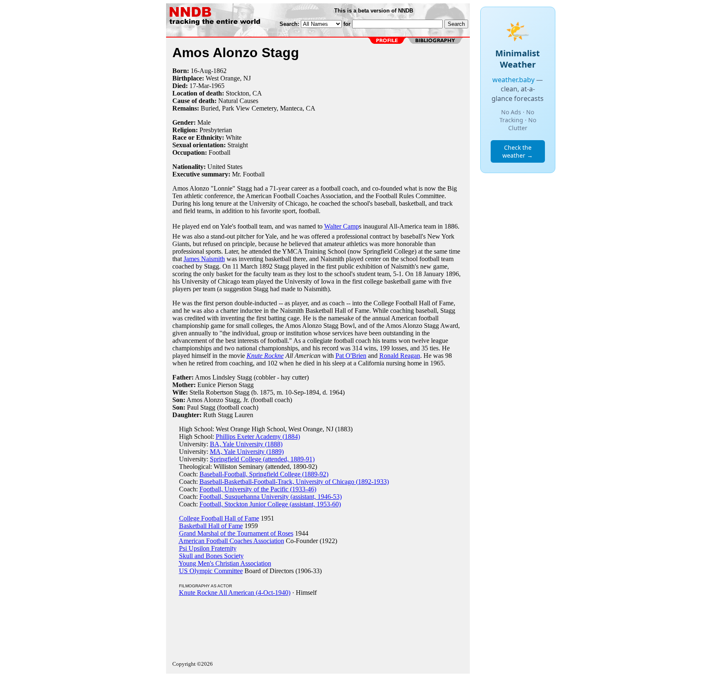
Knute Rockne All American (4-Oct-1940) (234, 592)
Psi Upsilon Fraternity (208, 548)
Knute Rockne (265, 355)
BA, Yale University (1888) (246, 444)
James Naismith (204, 258)
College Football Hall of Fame (219, 518)
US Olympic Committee (211, 570)
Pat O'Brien (350, 355)
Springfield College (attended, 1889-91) (262, 459)
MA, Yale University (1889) (247, 451)
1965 (217, 85)
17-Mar (199, 85)
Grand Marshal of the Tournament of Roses (236, 533)
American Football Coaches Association (231, 540)
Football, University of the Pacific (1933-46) (257, 489)
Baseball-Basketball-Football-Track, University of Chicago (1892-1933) (294, 481)
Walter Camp (341, 226)
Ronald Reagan (399, 355)
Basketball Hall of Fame (211, 525)
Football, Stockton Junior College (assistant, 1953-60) (270, 504)
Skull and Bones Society (211, 555)
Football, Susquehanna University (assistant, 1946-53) (270, 496)
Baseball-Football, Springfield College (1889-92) (263, 474)
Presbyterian (215, 129)
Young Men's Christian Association (225, 563)
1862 (220, 70)
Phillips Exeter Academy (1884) (258, 436)
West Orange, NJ (228, 78)
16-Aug (201, 70)
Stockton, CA (244, 93)
